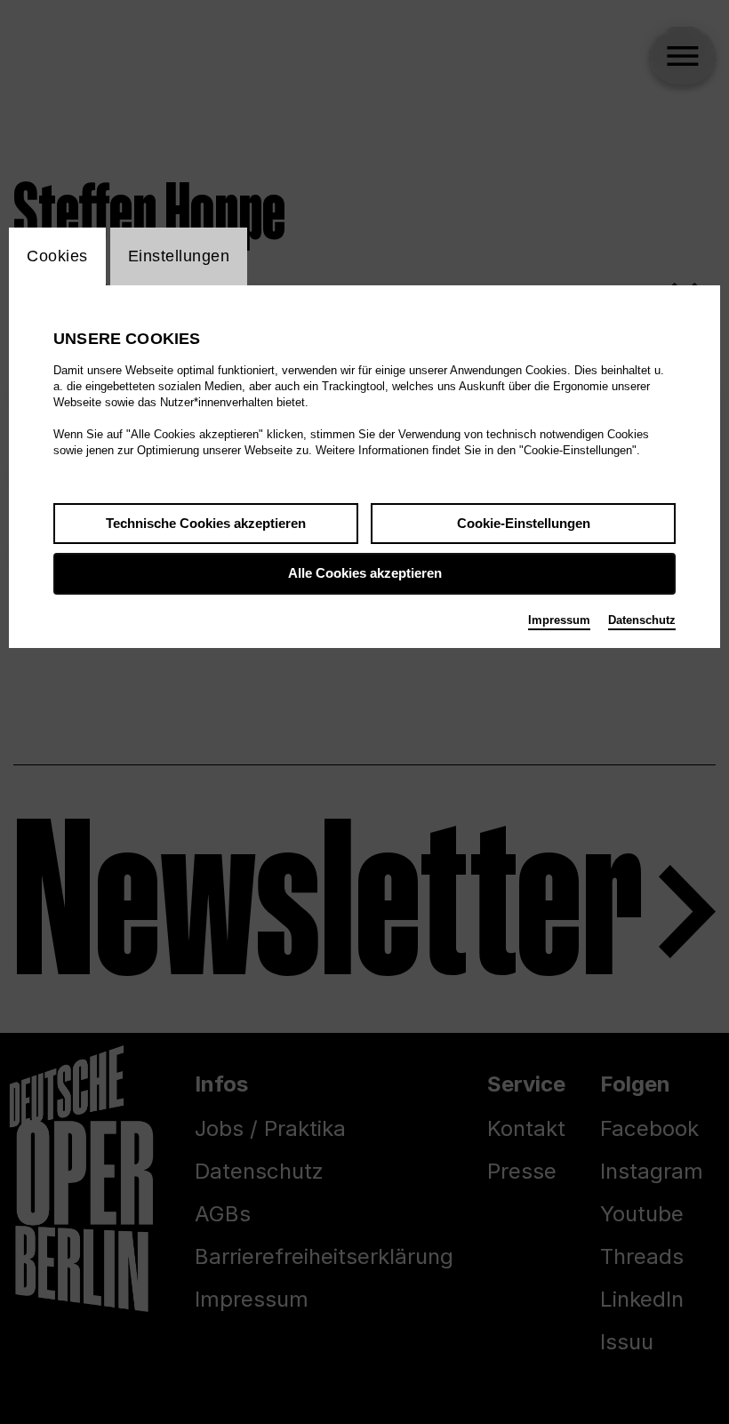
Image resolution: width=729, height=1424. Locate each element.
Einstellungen (179, 256)
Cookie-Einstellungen (523, 523)
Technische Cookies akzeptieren (206, 523)
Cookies (57, 256)
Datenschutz (642, 620)
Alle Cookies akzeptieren (365, 572)
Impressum (559, 620)
